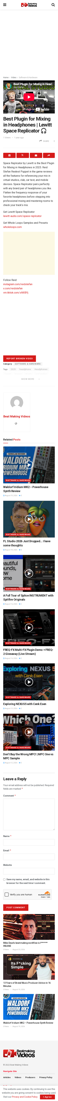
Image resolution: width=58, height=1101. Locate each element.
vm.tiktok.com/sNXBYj (15, 292)
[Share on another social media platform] (49, 155)
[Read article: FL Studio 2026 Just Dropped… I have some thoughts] (29, 519)
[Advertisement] (29, 42)
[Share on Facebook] (9, 155)
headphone (25, 369)
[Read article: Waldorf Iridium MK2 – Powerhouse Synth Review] (29, 464)
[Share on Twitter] (22, 155)
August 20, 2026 (18, 949)
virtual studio (22, 383)
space (8, 383)
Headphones (41, 369)
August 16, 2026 (11, 604)
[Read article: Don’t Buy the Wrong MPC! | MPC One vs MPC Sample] (29, 732)
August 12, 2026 (11, 763)
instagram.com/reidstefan (17, 284)
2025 (13, 369)
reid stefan (41, 374)
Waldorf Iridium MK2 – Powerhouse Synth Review (28, 1023)
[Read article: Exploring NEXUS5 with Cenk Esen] (29, 681)
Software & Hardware (28, 77)
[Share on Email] (36, 155)
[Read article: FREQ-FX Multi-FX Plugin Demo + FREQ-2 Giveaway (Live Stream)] (29, 627)
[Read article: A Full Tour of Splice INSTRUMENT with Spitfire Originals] (29, 573)
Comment (9, 795)
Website (7, 865)
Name (7, 836)
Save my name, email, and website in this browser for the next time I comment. (28, 881)
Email (7, 850)
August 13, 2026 (11, 708)
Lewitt (8, 374)
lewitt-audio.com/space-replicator (22, 216)
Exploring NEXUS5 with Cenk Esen (24, 704)
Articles (7, 1077)
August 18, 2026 (11, 550)
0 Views (6, 949)
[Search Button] (53, 5)
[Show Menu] (4, 5)
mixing (18, 374)
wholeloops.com (12, 227)
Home (6, 77)
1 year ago (19, 137)
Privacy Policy (45, 1077)
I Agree (47, 1097)
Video (13, 77)
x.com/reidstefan (13, 288)
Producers (30, 1077)
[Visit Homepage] (29, 5)
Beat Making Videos (16, 416)
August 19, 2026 (11, 495)
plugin (28, 374)
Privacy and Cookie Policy (24, 1097)
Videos (18, 1077)
